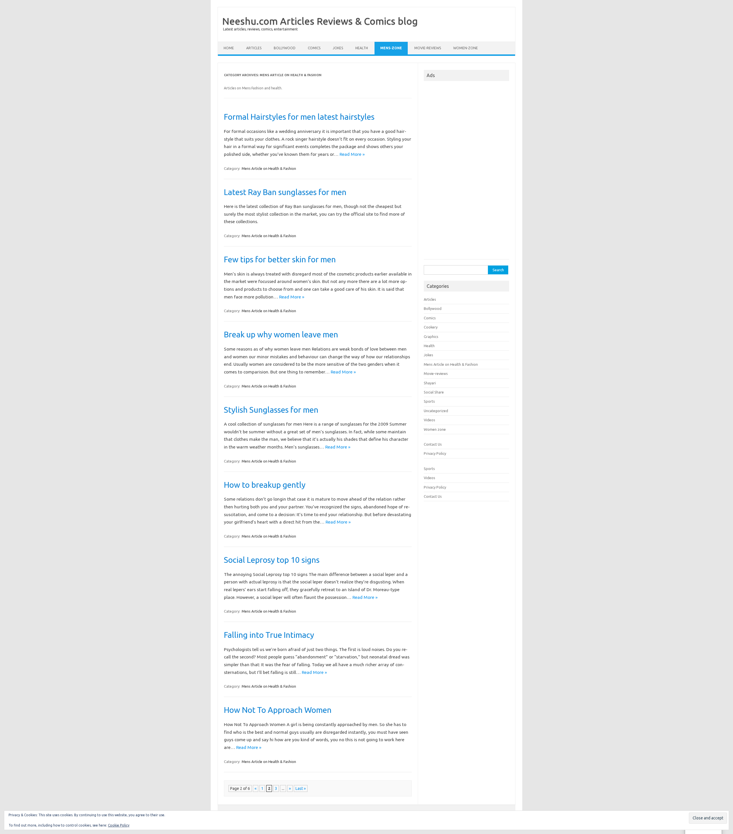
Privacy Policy (435, 453)
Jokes (338, 48)
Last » (300, 788)
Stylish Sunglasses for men (271, 409)
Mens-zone (391, 48)
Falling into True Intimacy (269, 634)
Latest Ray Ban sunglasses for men (285, 192)
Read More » (352, 154)
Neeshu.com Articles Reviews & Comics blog (320, 20)
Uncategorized (436, 411)
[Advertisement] (466, 172)
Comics (314, 48)
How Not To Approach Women (278, 709)
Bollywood (284, 48)
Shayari (430, 383)
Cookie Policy (118, 825)
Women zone (435, 429)
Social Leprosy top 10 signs (272, 559)
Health (361, 48)
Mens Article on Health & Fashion (269, 168)
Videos (429, 420)
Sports (429, 401)
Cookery (431, 327)
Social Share (434, 392)
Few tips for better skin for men (280, 259)
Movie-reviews (427, 48)
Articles (253, 48)
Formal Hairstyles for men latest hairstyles (299, 116)
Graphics (431, 337)
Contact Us (433, 444)
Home (229, 48)
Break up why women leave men (281, 334)
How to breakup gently (265, 484)
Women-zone (465, 48)
